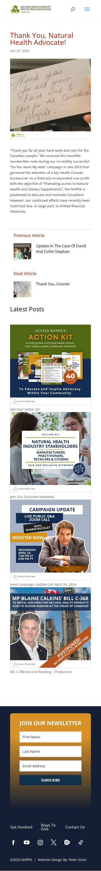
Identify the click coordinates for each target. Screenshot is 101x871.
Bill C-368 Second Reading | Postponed (41, 672)
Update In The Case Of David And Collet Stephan (61, 248)
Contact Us (77, 827)
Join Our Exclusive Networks (32, 497)
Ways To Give (48, 827)
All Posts (50, 687)
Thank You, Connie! (53, 284)
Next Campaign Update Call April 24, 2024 (43, 584)
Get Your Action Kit (25, 409)
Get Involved (23, 827)
